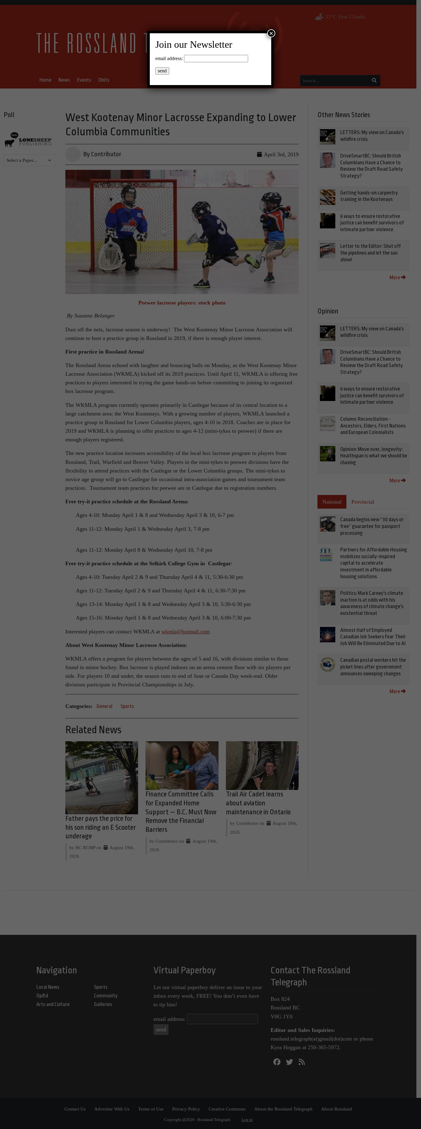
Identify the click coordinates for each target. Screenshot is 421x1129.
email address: (169, 58)
